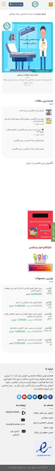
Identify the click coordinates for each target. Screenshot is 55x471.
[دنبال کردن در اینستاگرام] (45, 397)
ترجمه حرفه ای (47, 417)
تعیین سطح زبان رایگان (43, 432)
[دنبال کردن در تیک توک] (40, 397)
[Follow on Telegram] (19, 397)
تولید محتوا (48, 427)
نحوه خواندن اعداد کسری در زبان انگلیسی (28, 140)
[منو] (51, 4)
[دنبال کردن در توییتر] (34, 397)
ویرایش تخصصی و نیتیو (43, 422)
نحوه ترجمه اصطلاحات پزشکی (27, 75)
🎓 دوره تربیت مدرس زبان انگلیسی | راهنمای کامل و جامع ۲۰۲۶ (25, 131)
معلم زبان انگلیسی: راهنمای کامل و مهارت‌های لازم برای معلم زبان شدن (24, 120)
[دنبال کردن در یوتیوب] (24, 397)
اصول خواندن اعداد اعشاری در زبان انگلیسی (28, 149)
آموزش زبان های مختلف (43, 413)
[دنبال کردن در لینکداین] (29, 397)
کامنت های (39, 124)
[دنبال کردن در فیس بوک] (50, 397)
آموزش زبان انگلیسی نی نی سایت (31, 110)
